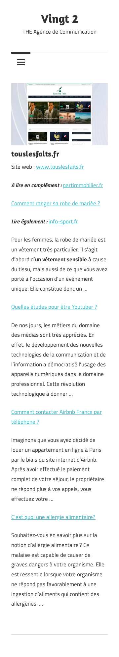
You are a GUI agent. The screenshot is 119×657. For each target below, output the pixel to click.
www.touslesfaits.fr (60, 166)
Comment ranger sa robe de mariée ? (55, 203)
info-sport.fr (63, 221)
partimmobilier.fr (83, 185)
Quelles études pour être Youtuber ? (54, 306)
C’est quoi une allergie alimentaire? (53, 517)
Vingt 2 (59, 18)
